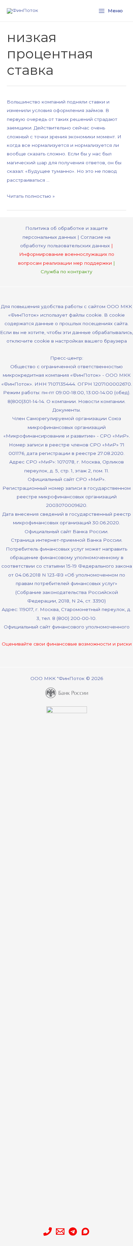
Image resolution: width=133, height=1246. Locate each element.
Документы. (67, 410)
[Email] (60, 1231)
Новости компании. (101, 401)
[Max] (85, 1231)
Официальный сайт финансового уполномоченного (67, 626)
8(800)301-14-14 (26, 401)
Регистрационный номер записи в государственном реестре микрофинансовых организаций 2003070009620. (66, 496)
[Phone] (47, 1231)
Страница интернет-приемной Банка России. (66, 540)
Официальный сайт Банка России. (66, 531)
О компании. (61, 401)
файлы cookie (85, 315)
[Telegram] (73, 1231)
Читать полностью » (31, 196)
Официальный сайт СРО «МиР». (67, 479)
